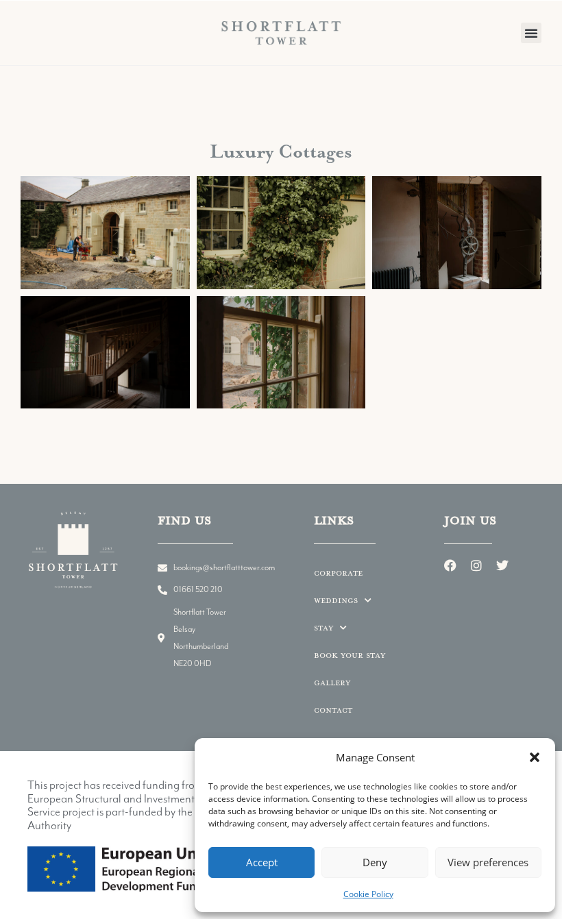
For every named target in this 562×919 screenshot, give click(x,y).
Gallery (332, 682)
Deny (375, 862)
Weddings (336, 600)
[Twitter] (502, 565)
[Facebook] (450, 565)
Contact (333, 709)
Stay (323, 627)
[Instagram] (476, 565)
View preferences (488, 862)
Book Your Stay (349, 655)
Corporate (338, 572)
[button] (534, 757)
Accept (262, 862)
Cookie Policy (368, 894)
